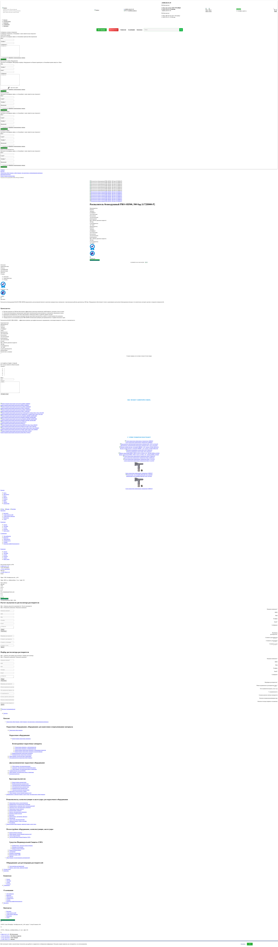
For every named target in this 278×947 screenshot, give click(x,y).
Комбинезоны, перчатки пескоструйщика (22, 845)
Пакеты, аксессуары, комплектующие (18, 867)
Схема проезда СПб (8, 514)
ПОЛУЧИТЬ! (4, 110)
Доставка (5, 526)
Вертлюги (11, 815)
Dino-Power (6, 494)
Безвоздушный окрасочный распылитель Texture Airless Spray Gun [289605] (19, 429)
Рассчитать (3, 631)
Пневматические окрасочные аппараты (22, 754)
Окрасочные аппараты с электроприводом (25, 747)
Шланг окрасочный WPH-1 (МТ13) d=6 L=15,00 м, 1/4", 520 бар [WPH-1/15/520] (139, 454)
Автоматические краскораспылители (21, 785)
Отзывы (5, 542)
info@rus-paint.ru (132, 10)
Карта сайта (6, 530)
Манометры (12, 818)
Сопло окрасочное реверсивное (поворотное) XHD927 (139, 442)
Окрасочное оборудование (15, 730)
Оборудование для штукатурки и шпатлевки (20, 756)
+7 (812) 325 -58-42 (166, 7)
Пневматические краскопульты (20, 788)
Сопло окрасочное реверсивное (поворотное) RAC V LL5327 (139, 460)
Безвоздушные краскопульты (8, 176)
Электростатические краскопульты (20, 790)
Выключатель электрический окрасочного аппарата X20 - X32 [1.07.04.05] (139, 445)
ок (249, 944)
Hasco (4, 496)
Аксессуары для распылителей (16, 819)
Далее (2, 647)
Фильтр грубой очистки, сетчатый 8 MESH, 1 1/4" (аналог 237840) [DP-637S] (139, 448)
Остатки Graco (7, 21)
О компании (6, 24)
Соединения (12, 851)
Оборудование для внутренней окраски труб (20, 793)
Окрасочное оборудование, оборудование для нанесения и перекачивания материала (21, 173)
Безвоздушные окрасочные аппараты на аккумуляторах (28, 751)
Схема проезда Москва (9, 516)
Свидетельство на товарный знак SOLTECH (6, 547)
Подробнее (243, 944)
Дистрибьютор (7, 536)
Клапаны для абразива (14, 853)
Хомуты (11, 856)
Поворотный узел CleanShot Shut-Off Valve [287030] (139, 476)
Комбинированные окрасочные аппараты (22, 753)
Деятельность (6, 539)
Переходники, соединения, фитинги (18, 816)
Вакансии (5, 537)
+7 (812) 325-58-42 (5, 936)
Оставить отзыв (4, 394)
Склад (5, 519)
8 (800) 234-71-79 (129, 9)
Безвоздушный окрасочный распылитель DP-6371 (13, 423)
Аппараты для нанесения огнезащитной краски (24, 767)
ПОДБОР (238, 9)
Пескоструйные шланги (15, 850)
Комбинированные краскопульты (20, 784)
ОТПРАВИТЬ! (4, 129)
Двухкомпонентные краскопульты (20, 787)
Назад (2, 629)
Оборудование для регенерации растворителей (18, 857)
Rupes (4, 500)
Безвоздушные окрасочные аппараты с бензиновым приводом (30, 750)
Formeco (5, 499)
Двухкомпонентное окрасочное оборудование (20, 757)
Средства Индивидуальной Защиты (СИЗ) (19, 837)
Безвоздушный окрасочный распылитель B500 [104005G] (15, 405)
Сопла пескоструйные (14, 835)
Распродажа (6, 503)
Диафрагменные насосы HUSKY (17, 770)
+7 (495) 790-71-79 (166, 9)
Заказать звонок (4, 598)
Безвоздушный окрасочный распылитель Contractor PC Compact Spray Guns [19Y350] (22, 414)
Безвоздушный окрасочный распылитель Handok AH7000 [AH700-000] (18, 420)
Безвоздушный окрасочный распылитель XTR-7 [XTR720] (15, 411)
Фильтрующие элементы (15, 810)
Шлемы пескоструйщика (18, 848)
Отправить (3, 59)
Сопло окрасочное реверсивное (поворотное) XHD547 (139, 473)
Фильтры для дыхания (17, 847)
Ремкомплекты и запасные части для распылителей (22, 806)
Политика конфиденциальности (11, 543)
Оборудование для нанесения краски (21, 766)
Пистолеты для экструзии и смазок (18, 791)
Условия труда (6, 540)
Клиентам (5, 23)
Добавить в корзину (95, 260)
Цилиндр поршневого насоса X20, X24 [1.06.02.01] (139, 451)
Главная (2, 170)
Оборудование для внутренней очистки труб (20, 834)
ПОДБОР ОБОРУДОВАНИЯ (8, 920)
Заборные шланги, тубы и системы (18, 821)
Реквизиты (6, 518)
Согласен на (13, 57)
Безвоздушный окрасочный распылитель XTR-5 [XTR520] (15, 408)
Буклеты (5, 529)
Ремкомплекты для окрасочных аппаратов (19, 804)
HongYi (5, 497)
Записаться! (4, 166)
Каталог (5, 20)
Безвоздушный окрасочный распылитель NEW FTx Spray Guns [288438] (18, 426)
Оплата (5, 524)
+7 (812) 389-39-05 (166, 15)
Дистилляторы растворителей (16, 866)
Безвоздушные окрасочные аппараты (21, 738)
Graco (4, 493)
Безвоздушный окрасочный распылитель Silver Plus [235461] (15, 432)
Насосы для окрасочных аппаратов (18, 812)
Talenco (5, 502)
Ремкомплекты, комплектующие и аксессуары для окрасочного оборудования (25, 794)
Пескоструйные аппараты (15, 832)
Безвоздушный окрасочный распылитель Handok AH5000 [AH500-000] (18, 417)
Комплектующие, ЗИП (14, 854)
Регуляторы (12, 822)
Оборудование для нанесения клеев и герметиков (24, 769)
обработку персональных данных (17, 57)
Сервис (5, 557)
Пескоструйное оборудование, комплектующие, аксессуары (21, 824)
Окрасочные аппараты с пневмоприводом (25, 748)
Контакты (5, 26)
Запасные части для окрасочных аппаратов (20, 807)
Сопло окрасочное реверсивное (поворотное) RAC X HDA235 (139, 457)
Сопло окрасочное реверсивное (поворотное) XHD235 (139, 488)
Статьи (5, 527)
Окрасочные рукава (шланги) (16, 809)
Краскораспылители (6, 174)
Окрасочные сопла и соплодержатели (18, 803)
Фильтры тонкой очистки (15, 813)
